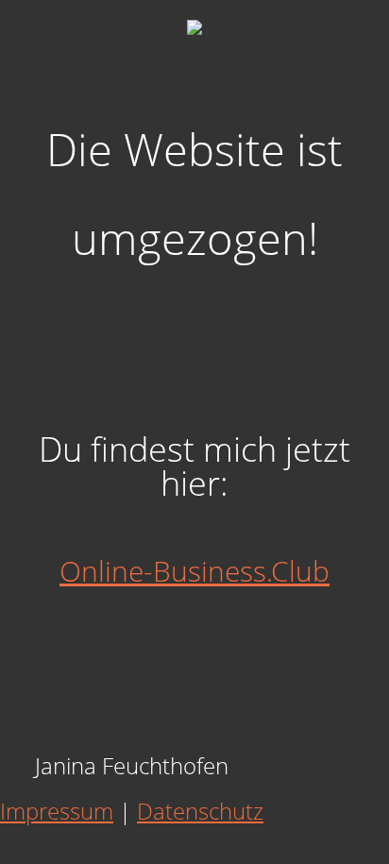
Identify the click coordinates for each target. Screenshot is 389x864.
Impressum (56, 810)
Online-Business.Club (194, 570)
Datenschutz (200, 810)
